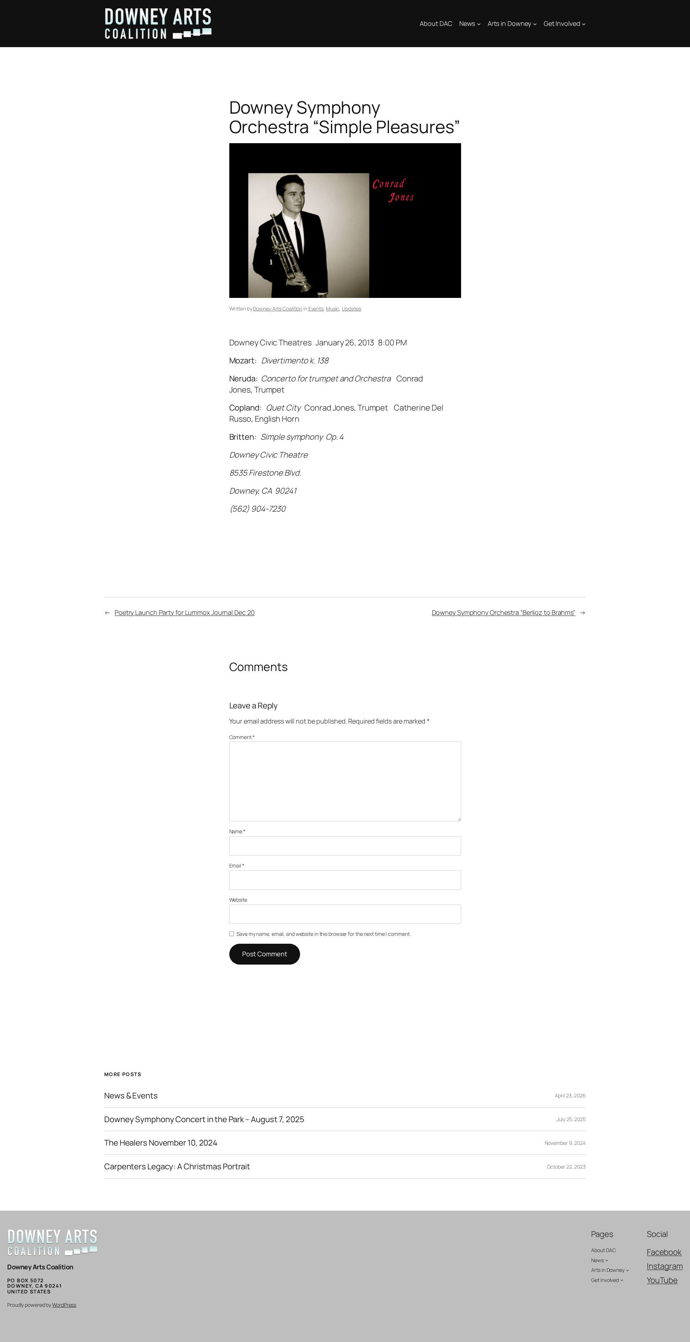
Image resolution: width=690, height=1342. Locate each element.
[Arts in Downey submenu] (535, 24)
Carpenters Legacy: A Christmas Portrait (177, 1166)
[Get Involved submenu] (584, 24)
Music (333, 308)
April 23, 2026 (570, 1095)
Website (238, 899)
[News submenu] (479, 24)
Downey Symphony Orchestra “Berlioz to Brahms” (504, 612)
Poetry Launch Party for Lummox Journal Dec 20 (185, 612)
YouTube (662, 1280)
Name (237, 831)
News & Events (131, 1095)
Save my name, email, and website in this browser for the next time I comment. (323, 933)
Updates (351, 308)
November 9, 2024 (565, 1142)
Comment (242, 737)
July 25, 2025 (571, 1119)
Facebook (664, 1252)
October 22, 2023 (566, 1166)
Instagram (665, 1266)
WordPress (64, 1304)
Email (236, 865)
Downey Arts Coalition (277, 308)
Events (315, 308)
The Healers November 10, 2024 (160, 1142)
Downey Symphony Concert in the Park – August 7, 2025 (204, 1119)
